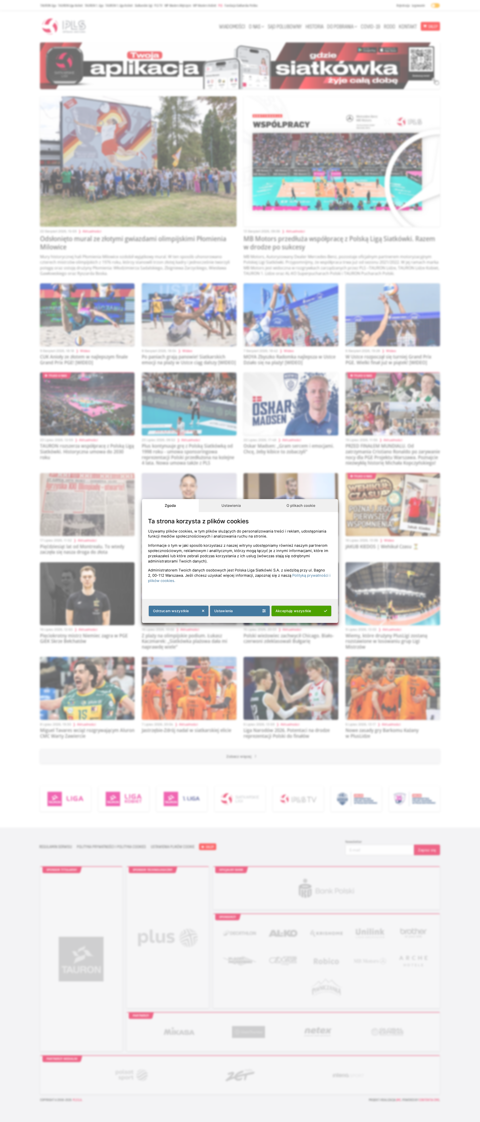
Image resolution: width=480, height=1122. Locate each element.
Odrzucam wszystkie (171, 611)
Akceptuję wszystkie (293, 611)
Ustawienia (231, 505)
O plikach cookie (300, 505)
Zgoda (170, 505)
